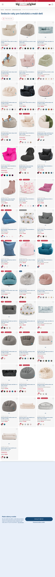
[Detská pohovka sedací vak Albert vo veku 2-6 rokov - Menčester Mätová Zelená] (45, 30)
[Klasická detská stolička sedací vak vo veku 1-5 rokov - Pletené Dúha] (27, 309)
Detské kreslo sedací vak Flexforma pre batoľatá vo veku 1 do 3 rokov (45, 134)
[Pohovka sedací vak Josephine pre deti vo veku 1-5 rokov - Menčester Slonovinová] (9, 436)
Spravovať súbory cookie (39, 522)
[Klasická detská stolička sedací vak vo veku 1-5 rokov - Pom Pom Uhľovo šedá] (9, 406)
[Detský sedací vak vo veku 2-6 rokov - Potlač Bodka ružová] (27, 248)
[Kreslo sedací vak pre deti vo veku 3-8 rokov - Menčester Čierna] (27, 91)
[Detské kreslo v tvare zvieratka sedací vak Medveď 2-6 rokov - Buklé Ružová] (9, 187)
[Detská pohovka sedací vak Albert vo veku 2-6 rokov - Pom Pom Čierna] (9, 373)
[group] (2, 48)
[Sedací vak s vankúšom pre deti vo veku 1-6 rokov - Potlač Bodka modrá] (9, 248)
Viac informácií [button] (21, 522)
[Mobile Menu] (2, 4)
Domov (2, 9)
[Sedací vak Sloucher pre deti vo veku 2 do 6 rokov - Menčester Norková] (27, 30)
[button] (17, 48)
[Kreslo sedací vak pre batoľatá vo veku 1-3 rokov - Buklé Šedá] (45, 218)
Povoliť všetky (39, 519)
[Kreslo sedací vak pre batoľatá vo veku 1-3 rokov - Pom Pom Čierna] (45, 154)
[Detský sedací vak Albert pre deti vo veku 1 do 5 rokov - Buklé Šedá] (9, 309)
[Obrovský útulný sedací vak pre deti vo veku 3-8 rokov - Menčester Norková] (9, 121)
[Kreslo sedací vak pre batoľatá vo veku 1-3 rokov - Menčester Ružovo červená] (27, 60)
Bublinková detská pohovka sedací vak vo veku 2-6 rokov (45, 419)
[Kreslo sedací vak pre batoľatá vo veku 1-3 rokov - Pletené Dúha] (27, 218)
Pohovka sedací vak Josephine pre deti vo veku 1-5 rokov (27, 419)
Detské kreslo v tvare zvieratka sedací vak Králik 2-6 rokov (26, 167)
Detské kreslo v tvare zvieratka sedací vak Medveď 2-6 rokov (8, 200)
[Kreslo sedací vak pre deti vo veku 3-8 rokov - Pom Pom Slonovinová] (9, 30)
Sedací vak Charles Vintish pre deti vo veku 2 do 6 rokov (27, 353)
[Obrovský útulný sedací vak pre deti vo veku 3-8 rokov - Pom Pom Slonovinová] (9, 60)
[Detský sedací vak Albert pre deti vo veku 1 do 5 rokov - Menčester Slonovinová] (45, 340)
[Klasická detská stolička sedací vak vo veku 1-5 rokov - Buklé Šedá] (27, 373)
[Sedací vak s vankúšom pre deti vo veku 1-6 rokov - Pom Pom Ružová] (45, 187)
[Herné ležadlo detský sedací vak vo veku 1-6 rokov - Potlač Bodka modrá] (9, 218)
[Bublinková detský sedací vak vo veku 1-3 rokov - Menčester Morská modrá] (9, 279)
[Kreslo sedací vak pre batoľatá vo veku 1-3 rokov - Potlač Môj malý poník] (27, 187)
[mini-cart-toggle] (52, 4)
